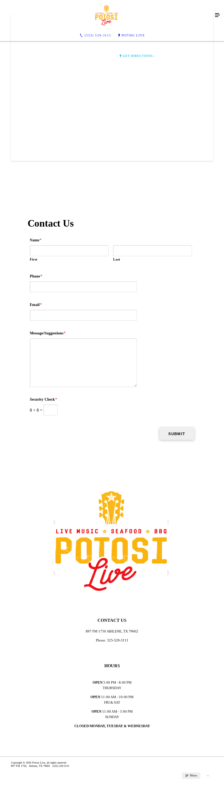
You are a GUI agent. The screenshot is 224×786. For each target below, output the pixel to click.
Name (36, 240)
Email (36, 305)
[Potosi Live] (106, 15)
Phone (36, 276)
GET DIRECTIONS (138, 55)
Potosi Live (133, 35)
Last (116, 259)
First (33, 259)
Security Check (43, 399)
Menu (193, 775)
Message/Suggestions (48, 333)
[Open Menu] (217, 15)
